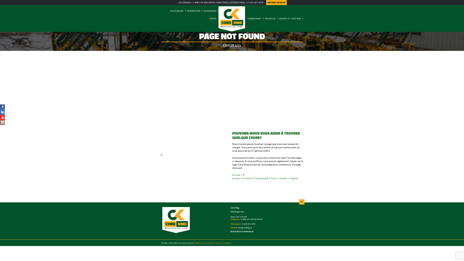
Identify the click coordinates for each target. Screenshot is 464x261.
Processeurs (177, 11)
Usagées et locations (290, 18)
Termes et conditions (223, 243)
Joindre (283, 178)
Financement (254, 18)
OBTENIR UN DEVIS (276, 2)
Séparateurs (193, 11)
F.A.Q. (274, 178)
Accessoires (210, 11)
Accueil (236, 174)
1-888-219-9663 (201, 2)
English (294, 178)
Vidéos (212, 18)
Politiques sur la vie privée (204, 243)
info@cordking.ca (245, 228)
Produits (247, 178)
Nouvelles (270, 18)
